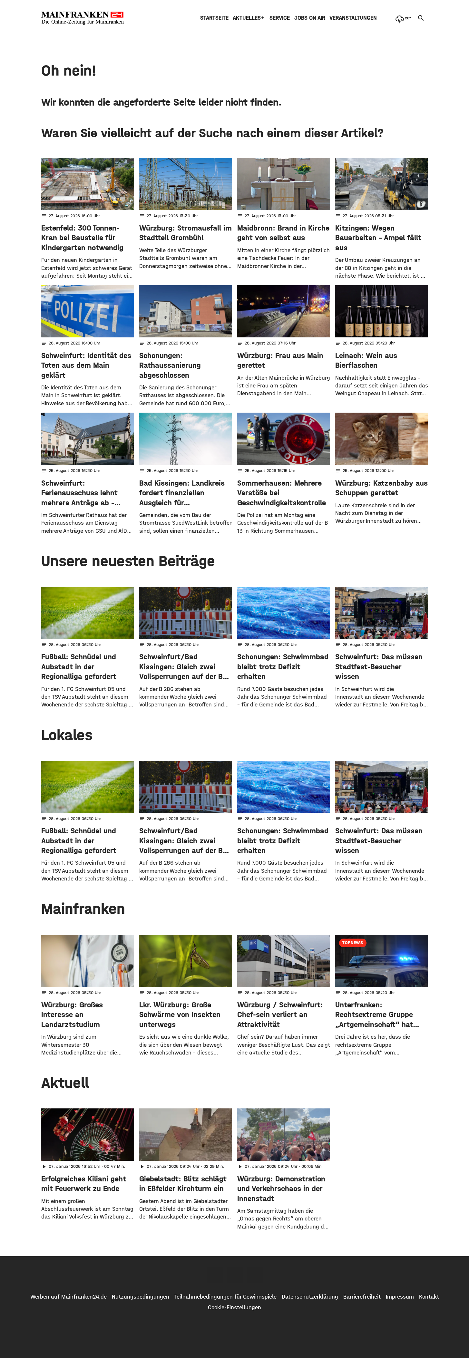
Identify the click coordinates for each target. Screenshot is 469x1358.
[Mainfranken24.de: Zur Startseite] (82, 18)
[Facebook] (215, 1275)
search (421, 18)
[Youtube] (255, 1275)
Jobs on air (309, 18)
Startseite (214, 18)
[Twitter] (235, 1275)
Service (279, 18)
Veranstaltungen (353, 18)
